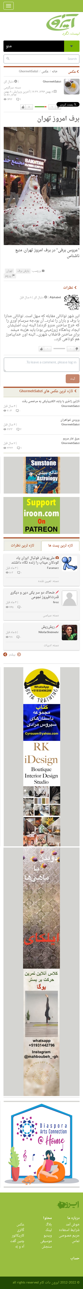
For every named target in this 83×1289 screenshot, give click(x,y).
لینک (48, 1230)
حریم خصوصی (69, 1236)
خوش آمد (73, 1225)
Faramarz (53, 568)
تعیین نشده (44, 581)
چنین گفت (17, 1241)
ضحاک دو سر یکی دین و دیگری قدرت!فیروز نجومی (34, 595)
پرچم (8, 275)
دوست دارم (23, 107)
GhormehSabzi (52, 81)
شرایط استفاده (69, 1230)
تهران (9, 271)
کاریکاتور (18, 1236)
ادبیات (47, 645)
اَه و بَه (19, 1247)
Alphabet (55, 297)
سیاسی (47, 615)
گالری (20, 1230)
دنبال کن (9, 81)
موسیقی (46, 1241)
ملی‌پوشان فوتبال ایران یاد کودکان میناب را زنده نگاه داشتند (35, 560)
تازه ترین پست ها (60, 546)
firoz (56, 602)
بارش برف (23, 271)
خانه (55, 71)
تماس (76, 1241)
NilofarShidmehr (49, 632)
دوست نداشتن (58, 107)
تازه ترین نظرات (22, 546)
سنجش (47, 1247)
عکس (45, 71)
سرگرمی (9, 87)
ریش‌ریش (48, 627)
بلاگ (49, 1225)
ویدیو (48, 1236)
